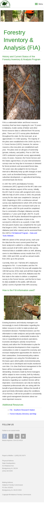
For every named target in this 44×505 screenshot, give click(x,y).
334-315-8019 (18, 440)
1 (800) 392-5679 (20, 455)
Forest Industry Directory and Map (23, 414)
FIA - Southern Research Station (22, 410)
